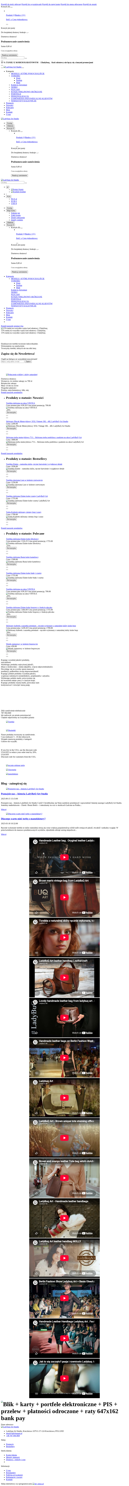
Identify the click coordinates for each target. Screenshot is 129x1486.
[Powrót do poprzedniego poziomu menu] (2, 67)
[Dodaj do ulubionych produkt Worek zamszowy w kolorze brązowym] (7, 656)
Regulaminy (11, 1473)
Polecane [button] (25, 533)
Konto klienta (11, 1455)
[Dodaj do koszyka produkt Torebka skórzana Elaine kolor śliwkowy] (7, 551)
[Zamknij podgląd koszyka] (11, 7)
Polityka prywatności (14, 1475)
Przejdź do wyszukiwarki (32, 4)
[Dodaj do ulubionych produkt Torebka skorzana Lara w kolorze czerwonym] (7, 492)
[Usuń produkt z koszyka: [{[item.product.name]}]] (7, 24)
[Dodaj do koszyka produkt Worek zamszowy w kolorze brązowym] (7, 654)
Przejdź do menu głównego (71, 4)
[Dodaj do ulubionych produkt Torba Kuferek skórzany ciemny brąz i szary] (7, 524)
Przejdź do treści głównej (11, 4)
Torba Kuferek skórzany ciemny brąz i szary (23, 512)
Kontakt (9, 1479)
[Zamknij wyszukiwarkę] (2, 60)
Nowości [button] (24, 397)
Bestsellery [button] (26, 458)
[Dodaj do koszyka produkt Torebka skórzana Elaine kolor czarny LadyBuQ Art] (7, 506)
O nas (8, 1470)
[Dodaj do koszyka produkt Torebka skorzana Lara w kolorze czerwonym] (7, 490)
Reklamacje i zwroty (14, 1477)
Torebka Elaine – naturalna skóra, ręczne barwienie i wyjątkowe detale (34, 464)
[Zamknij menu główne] (23, 67)
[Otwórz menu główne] (2, 65)
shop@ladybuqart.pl (14, 1433)
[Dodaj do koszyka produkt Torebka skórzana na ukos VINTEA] (7, 415)
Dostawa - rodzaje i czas (15, 1460)
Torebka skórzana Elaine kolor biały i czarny (24, 573)
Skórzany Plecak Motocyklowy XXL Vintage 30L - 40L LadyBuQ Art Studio (37, 421)
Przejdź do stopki (90, 4)
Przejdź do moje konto (51, 4)
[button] (10, 71)
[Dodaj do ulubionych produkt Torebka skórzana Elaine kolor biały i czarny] (7, 585)
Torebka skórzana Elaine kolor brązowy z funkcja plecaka (29, 607)
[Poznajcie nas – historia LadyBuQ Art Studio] (25, 789)
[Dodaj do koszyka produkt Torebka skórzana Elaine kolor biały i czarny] (7, 583)
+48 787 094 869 (13, 1436)
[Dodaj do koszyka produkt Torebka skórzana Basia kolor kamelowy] (7, 567)
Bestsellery (10, 1446)
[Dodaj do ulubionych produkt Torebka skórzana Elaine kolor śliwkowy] (7, 553)
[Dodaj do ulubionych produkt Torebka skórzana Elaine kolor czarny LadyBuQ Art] (7, 508)
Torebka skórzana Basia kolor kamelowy (22, 557)
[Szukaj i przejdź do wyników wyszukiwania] (26, 58)
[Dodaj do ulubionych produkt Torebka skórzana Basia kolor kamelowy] (7, 569)
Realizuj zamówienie (9, 55)
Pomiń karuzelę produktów (12, 392)
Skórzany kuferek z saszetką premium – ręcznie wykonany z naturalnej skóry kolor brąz (41, 626)
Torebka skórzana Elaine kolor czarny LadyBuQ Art (27, 496)
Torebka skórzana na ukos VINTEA (20, 403)
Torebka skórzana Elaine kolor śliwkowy (22, 539)
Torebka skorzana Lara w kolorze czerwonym (24, 480)
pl (7, 187)
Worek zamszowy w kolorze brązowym (22, 644)
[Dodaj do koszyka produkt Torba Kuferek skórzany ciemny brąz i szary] (7, 522)
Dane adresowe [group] (7, 1424)
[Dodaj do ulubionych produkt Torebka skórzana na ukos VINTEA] (7, 417)
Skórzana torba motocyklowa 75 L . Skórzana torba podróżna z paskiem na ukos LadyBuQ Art (44, 437)
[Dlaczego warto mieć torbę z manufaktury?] (24, 814)
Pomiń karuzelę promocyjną (12, 326)
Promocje (10, 1444)
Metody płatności (13, 1457)
